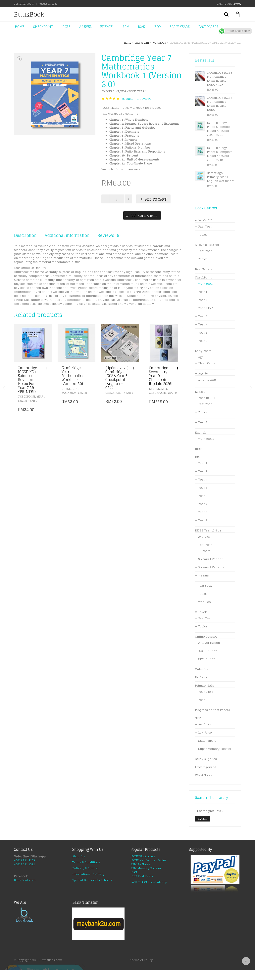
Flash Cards (206, 363)
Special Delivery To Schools (92, 880)
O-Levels (201, 612)
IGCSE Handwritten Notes (148, 860)
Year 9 (32, 401)
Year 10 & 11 (206, 397)
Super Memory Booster (214, 748)
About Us (78, 856)
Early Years (203, 350)
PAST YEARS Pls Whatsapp (148, 882)
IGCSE (66, 26)
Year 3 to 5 (205, 308)
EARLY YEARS (180, 26)
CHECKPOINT (43, 26)
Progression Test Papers (212, 709)
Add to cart (156, 199)
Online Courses (206, 636)
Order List (202, 669)
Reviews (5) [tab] (109, 235)
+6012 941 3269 (24, 860)
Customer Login (24, 4)
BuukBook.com (25, 880)
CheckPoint (141, 42)
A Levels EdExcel (207, 244)
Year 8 (22, 401)
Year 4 (202, 479)
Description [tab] (25, 235)
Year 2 (202, 299)
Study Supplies (206, 758)
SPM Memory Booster (145, 868)
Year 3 (202, 471)
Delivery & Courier (85, 868)
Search (202, 819)
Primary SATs (204, 685)
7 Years (203, 575)
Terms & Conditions (86, 862)
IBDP (157, 26)
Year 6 (128, 393)
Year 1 (202, 291)
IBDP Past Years (141, 876)
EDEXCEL (107, 26)
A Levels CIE (203, 220)
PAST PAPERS (208, 26)
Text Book (205, 585)
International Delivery (88, 874)
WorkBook (159, 42)
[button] (47, 368)
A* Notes (204, 536)
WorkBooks (206, 438)
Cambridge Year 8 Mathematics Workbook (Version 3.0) (73, 376)
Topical (203, 234)
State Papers (207, 740)
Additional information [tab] (66, 235)
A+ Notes (204, 724)
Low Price (205, 732)
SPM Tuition (206, 658)
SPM (126, 26)
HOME (19, 26)
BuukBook (29, 14)
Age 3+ (203, 373)
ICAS (141, 26)
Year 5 (202, 487)
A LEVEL (85, 26)
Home (127, 42)
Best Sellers (158, 389)
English (200, 432)
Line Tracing (207, 379)
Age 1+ (203, 357)
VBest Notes (203, 775)
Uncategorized (205, 767)
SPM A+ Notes (140, 864)
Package (201, 677)
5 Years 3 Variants (211, 567)
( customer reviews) (137, 98)
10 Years (204, 550)
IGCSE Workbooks (142, 856)
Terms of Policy (141, 959)
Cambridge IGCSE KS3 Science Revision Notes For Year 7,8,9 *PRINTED (27, 380)
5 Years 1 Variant (210, 559)
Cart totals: (229, 4)
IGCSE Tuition (207, 650)
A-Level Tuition (209, 642)
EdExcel (200, 391)
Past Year (205, 226)
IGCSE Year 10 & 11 (208, 530)
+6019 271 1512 (24, 864)
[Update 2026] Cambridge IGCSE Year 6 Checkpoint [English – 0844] (116, 378)
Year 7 (142, 91)
